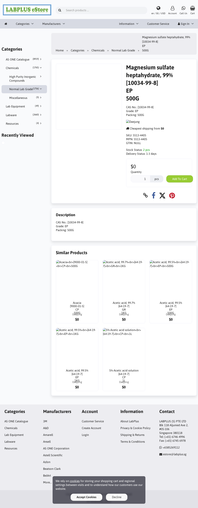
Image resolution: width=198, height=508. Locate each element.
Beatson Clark (52, 468)
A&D (46, 428)
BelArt (47, 475)
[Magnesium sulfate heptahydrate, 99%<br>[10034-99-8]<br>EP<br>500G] (8, 143)
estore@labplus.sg (174, 454)
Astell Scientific (52, 455)
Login (85, 434)
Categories (22, 23)
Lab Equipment (22, 106)
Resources (22, 123)
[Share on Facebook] (153, 195)
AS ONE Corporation (56, 448)
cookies (75, 481)
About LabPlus (129, 421)
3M (45, 421)
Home (60, 50)
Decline (116, 497)
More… (47, 482)
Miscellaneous (24, 97)
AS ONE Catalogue (22, 59)
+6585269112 (171, 447)
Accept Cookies (86, 497)
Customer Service (158, 23)
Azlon (46, 462)
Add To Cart (179, 179)
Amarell (48, 434)
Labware (22, 115)
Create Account (91, 428)
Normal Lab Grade (24, 89)
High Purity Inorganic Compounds (22, 78)
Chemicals (22, 68)
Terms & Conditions (132, 441)
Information (126, 23)
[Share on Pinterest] (172, 195)
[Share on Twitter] (162, 195)
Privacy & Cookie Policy (135, 428)
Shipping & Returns (132, 434)
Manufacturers (51, 23)
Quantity (136, 172)
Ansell (47, 441)
